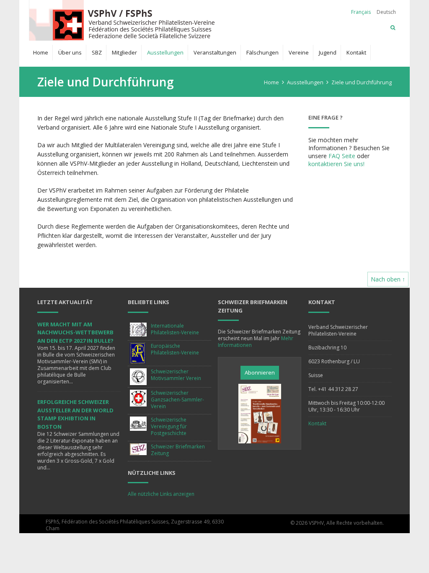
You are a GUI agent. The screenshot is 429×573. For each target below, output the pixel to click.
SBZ (97, 52)
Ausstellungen (165, 52)
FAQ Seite (341, 156)
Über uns (70, 52)
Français (361, 12)
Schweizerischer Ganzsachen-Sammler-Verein (177, 399)
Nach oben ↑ (388, 279)
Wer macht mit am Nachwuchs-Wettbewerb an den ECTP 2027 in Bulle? (75, 332)
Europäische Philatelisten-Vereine (175, 349)
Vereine (299, 52)
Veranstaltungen (215, 52)
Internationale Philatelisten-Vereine (175, 329)
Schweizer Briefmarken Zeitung (178, 450)
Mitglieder (124, 52)
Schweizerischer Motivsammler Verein (176, 375)
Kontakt (356, 52)
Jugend (327, 52)
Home (40, 52)
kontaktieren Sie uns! (336, 164)
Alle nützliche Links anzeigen (161, 493)
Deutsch (386, 12)
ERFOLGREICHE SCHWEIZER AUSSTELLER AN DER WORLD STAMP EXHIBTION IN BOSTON (75, 414)
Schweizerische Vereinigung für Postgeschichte (169, 426)
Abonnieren (260, 372)
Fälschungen (262, 52)
